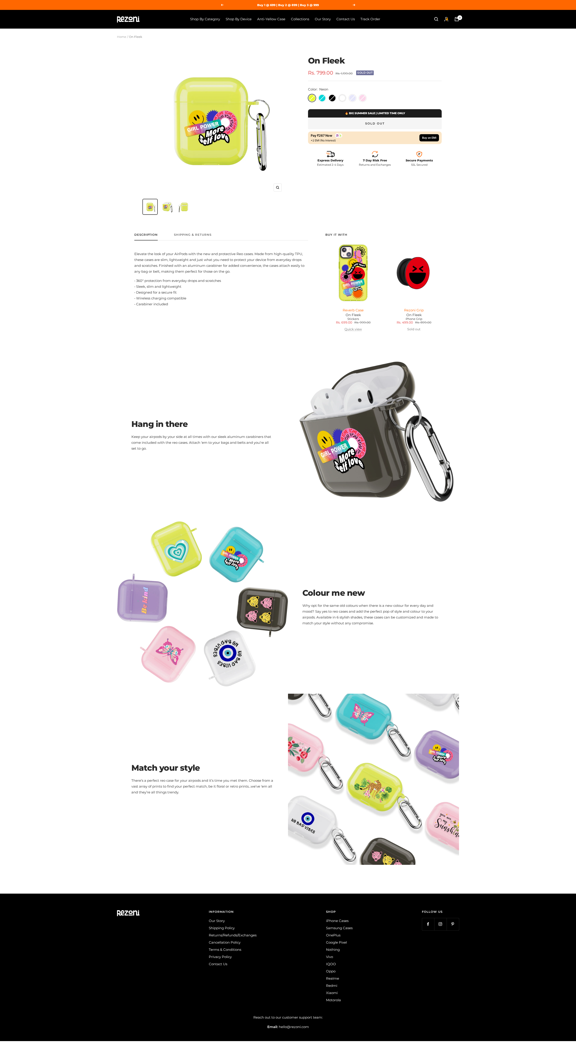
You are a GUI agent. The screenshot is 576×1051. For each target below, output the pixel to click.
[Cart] (456, 19)
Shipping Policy (222, 928)
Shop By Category (205, 19)
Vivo (329, 957)
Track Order (370, 19)
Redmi (331, 985)
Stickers (353, 319)
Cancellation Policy (225, 942)
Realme (332, 978)
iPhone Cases (337, 921)
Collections (300, 19)
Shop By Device (239, 19)
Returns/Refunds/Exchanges (232, 935)
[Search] (436, 19)
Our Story (323, 19)
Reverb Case (353, 310)
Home (121, 37)
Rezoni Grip (414, 310)
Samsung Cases (339, 928)
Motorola (333, 1000)
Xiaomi (332, 993)
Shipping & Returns (193, 234)
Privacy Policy (220, 957)
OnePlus (333, 935)
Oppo (330, 971)
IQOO (331, 964)
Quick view (353, 329)
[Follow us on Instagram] (440, 924)
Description (146, 234)
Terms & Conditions (225, 949)
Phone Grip (414, 319)
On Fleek (353, 315)
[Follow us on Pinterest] (453, 924)
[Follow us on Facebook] (428, 924)
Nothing (333, 949)
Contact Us (345, 19)
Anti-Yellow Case (271, 19)
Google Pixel (336, 942)
